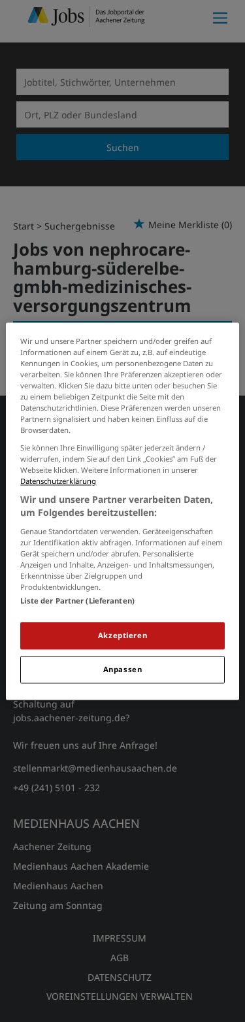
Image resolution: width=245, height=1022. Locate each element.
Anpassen (122, 669)
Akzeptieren (122, 635)
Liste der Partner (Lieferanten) (77, 600)
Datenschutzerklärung (58, 481)
